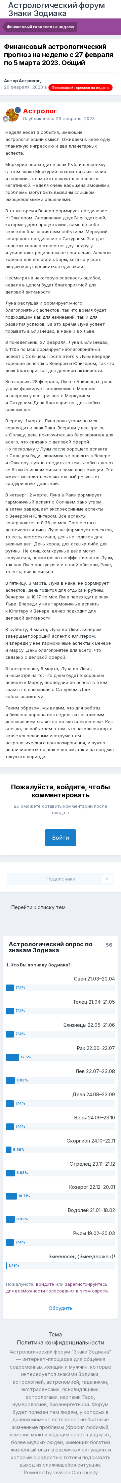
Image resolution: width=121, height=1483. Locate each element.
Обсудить (61, 1308)
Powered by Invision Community (61, 1472)
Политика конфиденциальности (60, 1342)
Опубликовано (59, 118)
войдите (45, 1284)
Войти (60, 837)
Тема (56, 1334)
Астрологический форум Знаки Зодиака (56, 9)
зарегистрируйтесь (86, 1284)
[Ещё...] (109, 115)
